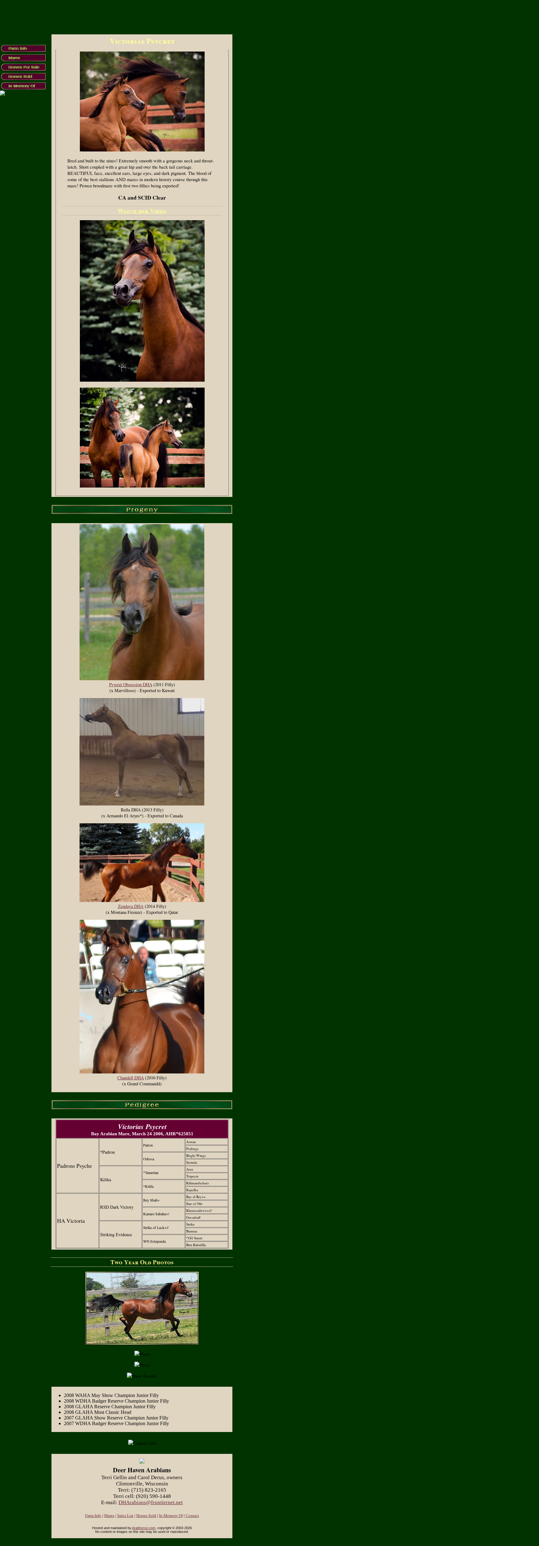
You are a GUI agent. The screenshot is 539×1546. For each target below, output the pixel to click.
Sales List (125, 1516)
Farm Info (93, 1516)
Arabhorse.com (143, 1528)
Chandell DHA (130, 1078)
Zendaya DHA (130, 906)
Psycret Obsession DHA (130, 684)
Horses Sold (146, 1516)
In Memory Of (171, 1516)
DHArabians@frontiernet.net (151, 1502)
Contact (192, 1516)
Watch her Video (142, 210)
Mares (109, 1516)
